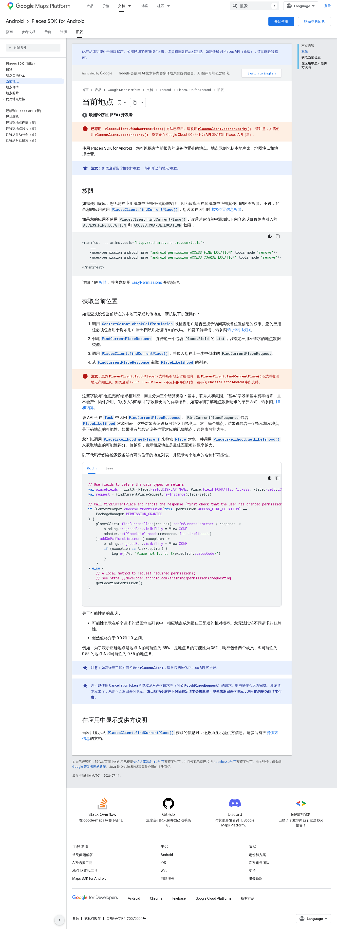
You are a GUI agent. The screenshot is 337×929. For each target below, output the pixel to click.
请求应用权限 (239, 329)
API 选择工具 (82, 863)
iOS (163, 863)
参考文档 (29, 32)
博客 (144, 6)
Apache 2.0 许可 (225, 762)
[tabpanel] (181, 540)
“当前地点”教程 (165, 168)
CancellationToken (123, 685)
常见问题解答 (82, 855)
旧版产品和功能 (190, 52)
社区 (160, 6)
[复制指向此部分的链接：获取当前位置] (123, 302)
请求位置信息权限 (226, 209)
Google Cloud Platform (213, 898)
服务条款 (255, 878)
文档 (121, 6)
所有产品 (248, 898)
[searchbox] (33, 48)
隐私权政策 (92, 919)
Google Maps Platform (124, 90)
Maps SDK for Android (89, 878)
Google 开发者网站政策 (89, 766)
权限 (102, 282)
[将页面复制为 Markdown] (134, 102)
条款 (75, 919)
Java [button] (109, 468)
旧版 (79, 32)
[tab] (91, 468)
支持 (252, 871)
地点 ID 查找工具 (84, 871)
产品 (90, 6)
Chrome (156, 898)
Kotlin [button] (91, 468)
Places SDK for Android (58, 21)
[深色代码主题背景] (270, 236)
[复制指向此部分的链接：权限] (99, 191)
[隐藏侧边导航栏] (59, 920)
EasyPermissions (146, 282)
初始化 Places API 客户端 (196, 668)
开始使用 (281, 21)
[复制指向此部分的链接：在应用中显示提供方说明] (152, 720)
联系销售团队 (314, 21)
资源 (63, 32)
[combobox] (254, 5)
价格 (105, 6)
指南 (9, 32)
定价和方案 (257, 855)
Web (164, 871)
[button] (32, 99)
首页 (85, 90)
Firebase (179, 898)
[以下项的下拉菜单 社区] (170, 6)
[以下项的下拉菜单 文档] (131, 6)
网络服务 (167, 878)
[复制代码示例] (278, 236)
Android (15, 21)
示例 (47, 32)
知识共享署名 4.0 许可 (149, 762)
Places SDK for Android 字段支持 (233, 382)
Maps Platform (52, 6)
